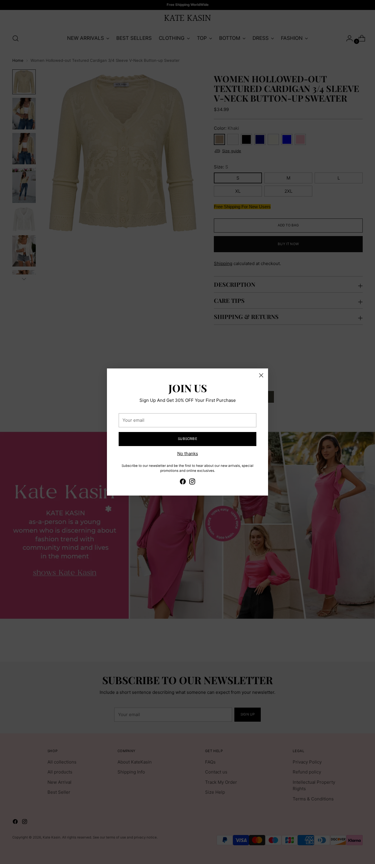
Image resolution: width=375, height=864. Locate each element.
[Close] (261, 375)
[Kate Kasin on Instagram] (192, 482)
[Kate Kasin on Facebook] (182, 482)
